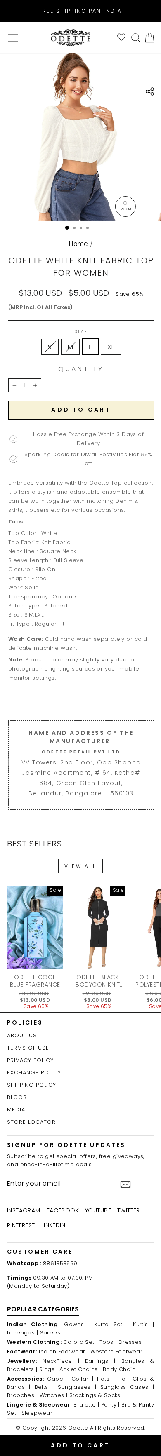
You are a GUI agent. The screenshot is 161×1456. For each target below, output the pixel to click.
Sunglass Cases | (127, 1387)
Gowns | (77, 1324)
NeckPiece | (61, 1361)
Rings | (48, 1369)
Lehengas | (22, 1332)
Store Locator (31, 1122)
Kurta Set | (112, 1324)
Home (78, 243)
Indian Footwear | (63, 1351)
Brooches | (22, 1395)
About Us (22, 1035)
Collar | (82, 1379)
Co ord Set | (80, 1342)
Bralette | (86, 1405)
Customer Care (40, 1251)
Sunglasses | (77, 1387)
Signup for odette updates (66, 1145)
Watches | (54, 1395)
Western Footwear (116, 1351)
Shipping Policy (31, 1085)
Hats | (105, 1379)
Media (16, 1110)
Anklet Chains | (80, 1369)
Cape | (57, 1379)
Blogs (17, 1097)
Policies (25, 1022)
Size (81, 332)
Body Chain (119, 1369)
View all (80, 866)
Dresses (130, 1342)
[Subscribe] (125, 1184)
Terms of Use (28, 1048)
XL (110, 347)
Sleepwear (37, 1413)
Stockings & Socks (95, 1395)
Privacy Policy (30, 1060)
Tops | (107, 1342)
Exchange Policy (34, 1072)
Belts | (44, 1387)
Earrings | (100, 1361)
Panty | (110, 1405)
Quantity (81, 369)
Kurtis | (143, 1324)
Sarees (50, 1332)
